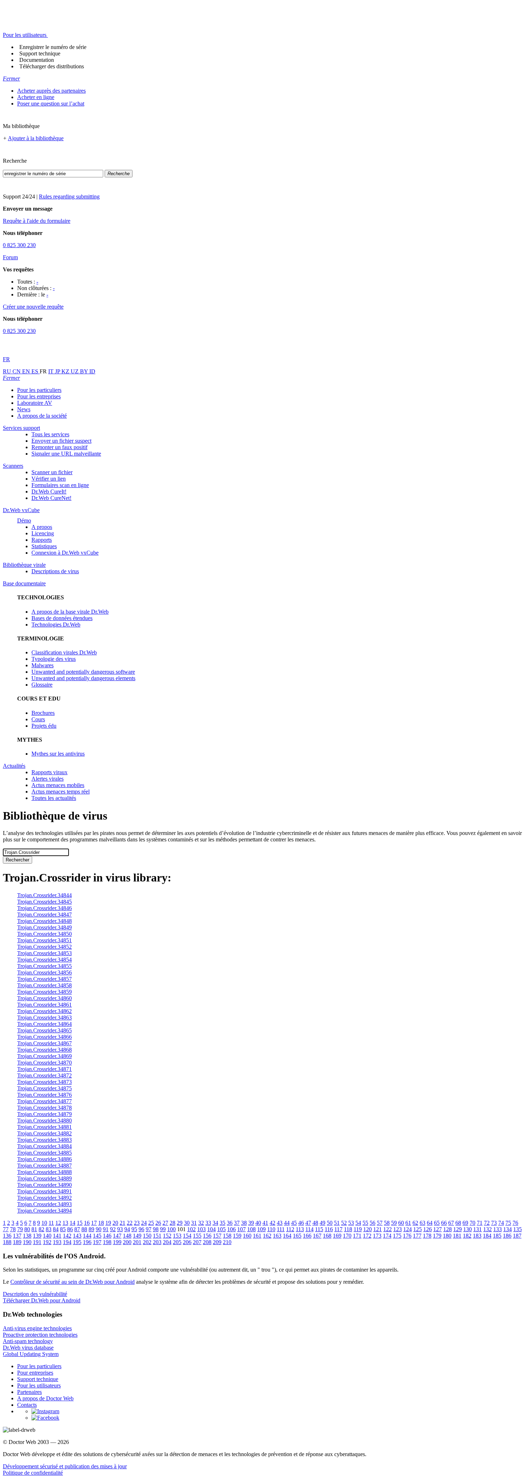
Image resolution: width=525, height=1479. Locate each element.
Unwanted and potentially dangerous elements (83, 678)
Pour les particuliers (39, 390)
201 (137, 1242)
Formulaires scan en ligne (60, 485)
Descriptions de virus (55, 571)
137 (17, 1236)
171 (357, 1236)
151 (157, 1236)
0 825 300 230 (19, 245)
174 (387, 1236)
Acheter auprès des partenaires (51, 91)
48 (315, 1223)
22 (129, 1223)
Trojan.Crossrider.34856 (44, 972)
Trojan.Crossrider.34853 (44, 953)
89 (91, 1229)
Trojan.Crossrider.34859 (44, 992)
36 (229, 1223)
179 (437, 1236)
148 (127, 1236)
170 (347, 1236)
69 (465, 1223)
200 (127, 1242)
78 (13, 1229)
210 (227, 1242)
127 (437, 1229)
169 (337, 1236)
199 (117, 1242)
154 (187, 1236)
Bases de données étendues (61, 618)
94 (127, 1229)
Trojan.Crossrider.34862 (44, 1011)
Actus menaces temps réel (60, 791)
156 (207, 1236)
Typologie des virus (53, 659)
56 (372, 1223)
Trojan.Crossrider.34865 (44, 1030)
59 (394, 1223)
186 (507, 1236)
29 (179, 1223)
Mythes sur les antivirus (58, 754)
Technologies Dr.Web (55, 624)
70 (472, 1223)
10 (44, 1223)
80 (27, 1229)
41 (265, 1223)
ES (35, 371)
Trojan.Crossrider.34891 (44, 1191)
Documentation (36, 60)
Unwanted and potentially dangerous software (83, 672)
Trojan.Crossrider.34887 (44, 1166)
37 (237, 1223)
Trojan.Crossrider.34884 (44, 1146)
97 (148, 1229)
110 (271, 1229)
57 (379, 1223)
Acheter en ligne (35, 97)
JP (58, 371)
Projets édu (43, 726)
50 (329, 1223)
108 (251, 1229)
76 (515, 1223)
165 (297, 1236)
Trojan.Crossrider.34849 (44, 927)
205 (177, 1242)
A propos (41, 527)
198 (107, 1242)
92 (113, 1229)
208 (207, 1242)
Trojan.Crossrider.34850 (44, 934)
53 (351, 1223)
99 (163, 1229)
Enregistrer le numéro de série (52, 47)
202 (147, 1242)
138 (27, 1236)
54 (358, 1223)
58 (387, 1223)
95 (134, 1229)
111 (281, 1229)
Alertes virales (47, 779)
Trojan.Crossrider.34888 (44, 1172)
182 (467, 1236)
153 (177, 1236)
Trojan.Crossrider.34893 (44, 1204)
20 (115, 1223)
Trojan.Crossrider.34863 (44, 1017)
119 (358, 1229)
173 (377, 1236)
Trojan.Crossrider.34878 (44, 1108)
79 (20, 1229)
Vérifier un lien (48, 479)
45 (294, 1223)
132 (487, 1229)
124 (407, 1229)
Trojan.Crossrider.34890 (44, 1185)
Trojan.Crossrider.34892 (44, 1198)
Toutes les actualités (53, 798)
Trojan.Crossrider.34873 (44, 1082)
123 (397, 1229)
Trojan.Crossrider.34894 (44, 1211)
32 (201, 1223)
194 (67, 1242)
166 (307, 1236)
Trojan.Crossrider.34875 (44, 1088)
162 (267, 1236)
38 (244, 1223)
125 (417, 1229)
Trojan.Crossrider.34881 (44, 1127)
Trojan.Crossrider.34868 (44, 1050)
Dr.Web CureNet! (51, 498)
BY (84, 371)
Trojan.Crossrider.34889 (44, 1178)
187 (517, 1236)
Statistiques (44, 546)
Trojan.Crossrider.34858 (44, 985)
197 (97, 1242)
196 (87, 1242)
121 (377, 1229)
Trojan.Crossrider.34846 (44, 908)
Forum (10, 257)
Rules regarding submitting (69, 196)
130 (467, 1229)
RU (7, 371)
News (23, 409)
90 (98, 1229)
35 (222, 1223)
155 (197, 1236)
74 (501, 1223)
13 (65, 1223)
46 (301, 1223)
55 (365, 1223)
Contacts (27, 1405)
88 (84, 1229)
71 (479, 1223)
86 (70, 1229)
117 (338, 1229)
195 (77, 1242)
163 (277, 1236)
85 (63, 1229)
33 (208, 1223)
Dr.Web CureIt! (48, 491)
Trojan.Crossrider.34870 (44, 1063)
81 (34, 1229)
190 (27, 1242)
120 (367, 1229)
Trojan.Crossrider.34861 (44, 1005)
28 (172, 1223)
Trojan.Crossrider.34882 (44, 1133)
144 (87, 1236)
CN (17, 371)
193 (57, 1242)
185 (497, 1236)
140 (47, 1236)
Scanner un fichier (51, 472)
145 (97, 1236)
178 (427, 1236)
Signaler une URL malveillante (66, 454)
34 (215, 1223)
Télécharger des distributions (51, 66)
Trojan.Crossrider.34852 (44, 947)
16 (87, 1223)
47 (308, 1223)
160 (247, 1236)
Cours (38, 719)
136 (7, 1236)
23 (137, 1223)
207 (197, 1242)
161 (257, 1236)
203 (157, 1242)
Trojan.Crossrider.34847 (44, 915)
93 (120, 1229)
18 (101, 1223)
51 (337, 1223)
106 (231, 1229)
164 (287, 1236)
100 (171, 1229)
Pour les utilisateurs (39, 1385)
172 (367, 1236)
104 (211, 1229)
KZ (66, 371)
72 (487, 1223)
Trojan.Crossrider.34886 (44, 1159)
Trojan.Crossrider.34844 (44, 895)
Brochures (43, 713)
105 (221, 1229)
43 (279, 1223)
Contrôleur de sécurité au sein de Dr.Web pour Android (72, 1282)
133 (497, 1229)
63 (422, 1223)
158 (227, 1236)
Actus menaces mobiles (57, 785)
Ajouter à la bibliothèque (36, 138)
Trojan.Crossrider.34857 (44, 979)
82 (41, 1229)
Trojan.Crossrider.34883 (44, 1140)
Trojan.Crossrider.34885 (44, 1153)
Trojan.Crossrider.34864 (44, 1024)
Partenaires (29, 1392)
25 (151, 1223)
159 (237, 1236)
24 (144, 1223)
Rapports (41, 540)
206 (187, 1242)
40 (258, 1223)
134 (507, 1229)
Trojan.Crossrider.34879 (44, 1114)
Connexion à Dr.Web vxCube (65, 553)
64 (429, 1223)
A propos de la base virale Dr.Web (70, 612)
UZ (75, 371)
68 (458, 1223)
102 (191, 1229)
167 (317, 1236)
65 (437, 1223)
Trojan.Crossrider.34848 (44, 921)
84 (56, 1229)
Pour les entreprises (39, 396)
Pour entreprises (35, 1373)
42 (272, 1223)
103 (201, 1229)
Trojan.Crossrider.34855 (44, 966)
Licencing (42, 533)
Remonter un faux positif (59, 447)
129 (457, 1229)
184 (487, 1236)
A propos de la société (42, 416)
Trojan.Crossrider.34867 (44, 1043)
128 (447, 1229)
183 (477, 1236)
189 (17, 1242)
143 (77, 1236)
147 (117, 1236)
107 (241, 1229)
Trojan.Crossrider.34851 (44, 940)
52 (344, 1223)
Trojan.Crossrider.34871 (44, 1069)
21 (122, 1223)
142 (67, 1236)
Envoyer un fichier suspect (61, 441)
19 (108, 1223)
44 (287, 1223)
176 (407, 1236)
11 (51, 1223)
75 (508, 1223)
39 (251, 1223)
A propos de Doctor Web (45, 1398)
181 (457, 1236)
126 (427, 1229)
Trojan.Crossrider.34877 (44, 1101)
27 (165, 1223)
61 (408, 1223)
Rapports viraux (49, 772)
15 (79, 1223)
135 (517, 1229)
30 (187, 1223)
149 (137, 1236)
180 (447, 1236)
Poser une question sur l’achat (50, 103)
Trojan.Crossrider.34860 (44, 998)
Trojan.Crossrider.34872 (44, 1075)
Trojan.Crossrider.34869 (44, 1056)
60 (401, 1223)
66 (444, 1223)
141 (57, 1236)
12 (58, 1223)
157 (217, 1236)
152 (167, 1236)
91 (106, 1229)
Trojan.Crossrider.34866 (44, 1037)
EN (26, 371)
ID (92, 371)
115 (319, 1229)
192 (47, 1242)
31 (194, 1223)
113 (300, 1229)
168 (327, 1236)
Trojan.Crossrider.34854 (44, 960)
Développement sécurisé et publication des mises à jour (65, 1466)
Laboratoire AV (34, 403)
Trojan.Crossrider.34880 (44, 1120)
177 (417, 1236)
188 (7, 1242)
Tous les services (50, 434)
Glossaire (41, 685)
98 (156, 1229)
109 (261, 1229)
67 (451, 1223)
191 (37, 1242)
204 (167, 1242)
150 (147, 1236)
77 (6, 1229)
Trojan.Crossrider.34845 (44, 902)
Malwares (42, 665)
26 (158, 1223)
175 (397, 1236)
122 (387, 1229)
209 (217, 1242)
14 (72, 1223)
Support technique (39, 53)
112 (290, 1229)
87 (77, 1229)
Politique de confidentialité (33, 1473)
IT (51, 371)
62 (415, 1223)
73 (494, 1223)
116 (329, 1229)
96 (141, 1229)
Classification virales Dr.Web (64, 652)
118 (348, 1229)
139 (37, 1236)
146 (107, 1236)
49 (322, 1223)
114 (309, 1229)
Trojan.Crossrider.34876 (44, 1095)
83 (48, 1229)
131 (477, 1229)
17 (94, 1223)
